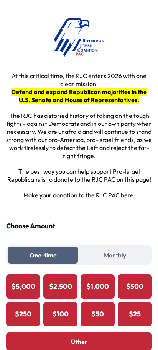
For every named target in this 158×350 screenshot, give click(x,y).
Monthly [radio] (115, 255)
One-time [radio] (43, 255)
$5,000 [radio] (23, 286)
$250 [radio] (23, 313)
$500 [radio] (134, 286)
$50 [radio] (97, 313)
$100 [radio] (61, 313)
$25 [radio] (135, 313)
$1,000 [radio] (97, 286)
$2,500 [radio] (60, 286)
